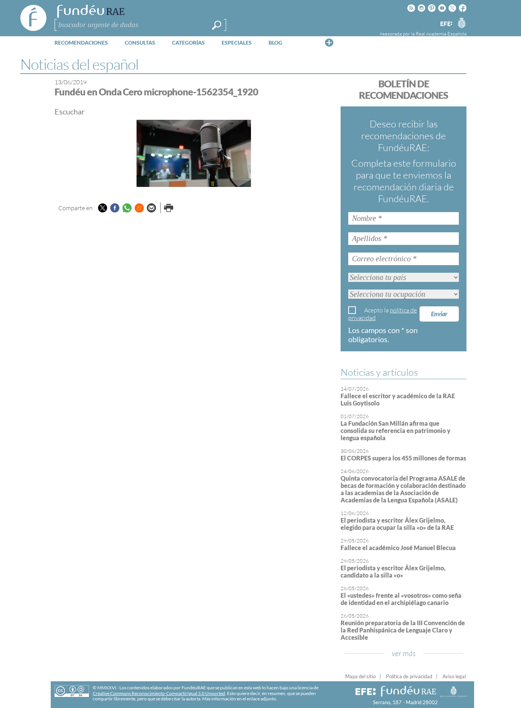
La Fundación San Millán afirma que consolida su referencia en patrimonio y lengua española (395, 430)
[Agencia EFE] (446, 24)
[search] (216, 25)
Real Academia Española (441, 34)
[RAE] (461, 22)
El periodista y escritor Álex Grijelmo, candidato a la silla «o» (393, 571)
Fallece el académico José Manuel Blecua (398, 547)
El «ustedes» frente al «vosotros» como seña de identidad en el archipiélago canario (401, 599)
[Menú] (329, 42)
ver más (404, 653)
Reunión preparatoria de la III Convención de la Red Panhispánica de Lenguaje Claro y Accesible (403, 630)
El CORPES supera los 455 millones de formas (403, 458)
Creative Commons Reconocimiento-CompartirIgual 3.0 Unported (159, 693)
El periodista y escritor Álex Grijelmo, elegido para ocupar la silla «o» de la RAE (397, 524)
